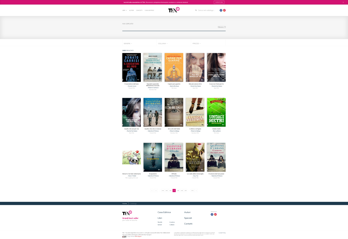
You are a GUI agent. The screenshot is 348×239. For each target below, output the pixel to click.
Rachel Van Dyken (196, 86)
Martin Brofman (174, 86)
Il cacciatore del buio (132, 84)
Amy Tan (195, 176)
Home (124, 203)
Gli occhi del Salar (174, 129)
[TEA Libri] (174, 9)
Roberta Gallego (174, 131)
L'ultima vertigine (195, 129)
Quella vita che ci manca (153, 129)
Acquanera (153, 174)
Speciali (188, 218)
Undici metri (216, 129)
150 (186, 190)
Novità (160, 222)
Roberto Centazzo (153, 87)
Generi (160, 225)
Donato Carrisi (132, 86)
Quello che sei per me (131, 129)
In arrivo (172, 222)
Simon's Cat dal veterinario (131, 174)
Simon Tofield (132, 176)
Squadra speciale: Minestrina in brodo (152, 84)
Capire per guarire (174, 84)
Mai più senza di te (195, 84)
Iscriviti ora (219, 2)
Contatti (139, 10)
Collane (172, 225)
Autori (131, 10)
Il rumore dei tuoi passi (216, 174)
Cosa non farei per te (216, 84)
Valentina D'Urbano (153, 131)
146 (170, 190)
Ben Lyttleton (217, 131)
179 (192, 190)
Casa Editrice (149, 10)
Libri (124, 10)
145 (166, 190)
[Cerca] (196, 10)
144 (163, 190)
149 (182, 190)
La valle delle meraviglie (195, 174)
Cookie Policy (222, 232)
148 (178, 190)
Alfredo (174, 174)
